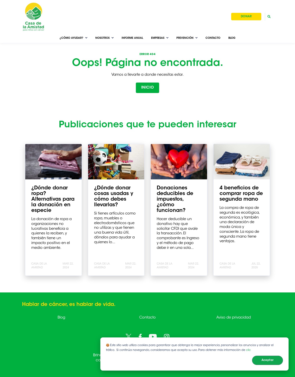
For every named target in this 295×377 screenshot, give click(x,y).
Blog (61, 318)
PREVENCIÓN (184, 38)
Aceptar (267, 360)
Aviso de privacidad (233, 318)
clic (248, 350)
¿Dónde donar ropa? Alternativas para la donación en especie (52, 199)
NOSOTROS (102, 38)
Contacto (147, 318)
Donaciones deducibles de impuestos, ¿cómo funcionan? (175, 199)
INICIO (147, 88)
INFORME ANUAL (132, 38)
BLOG (231, 38)
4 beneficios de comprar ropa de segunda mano (241, 194)
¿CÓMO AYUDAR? (71, 38)
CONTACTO (212, 38)
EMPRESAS (157, 38)
